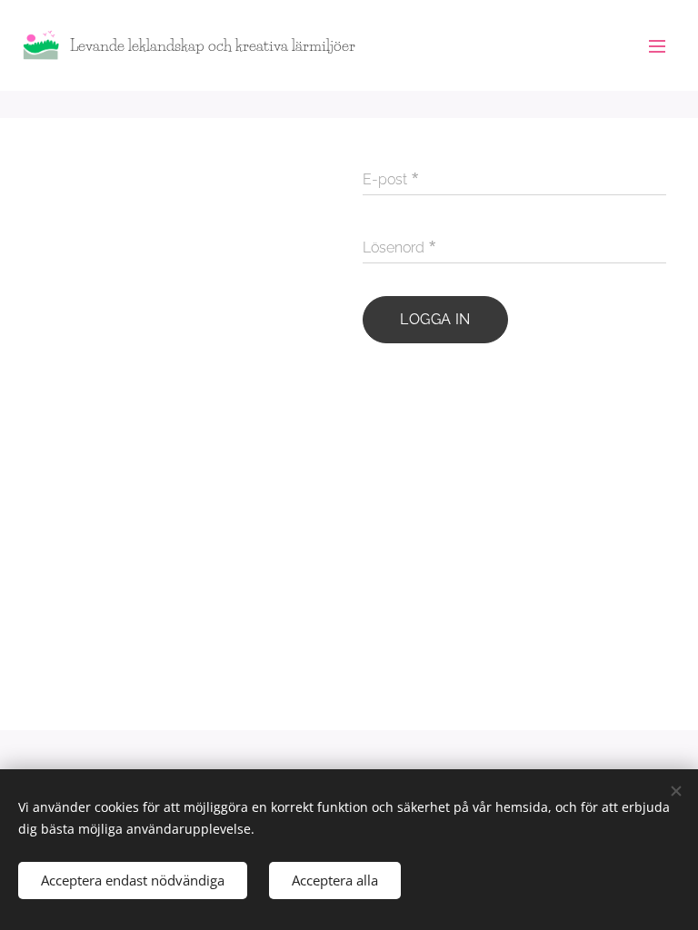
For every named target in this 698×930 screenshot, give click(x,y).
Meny (657, 45)
